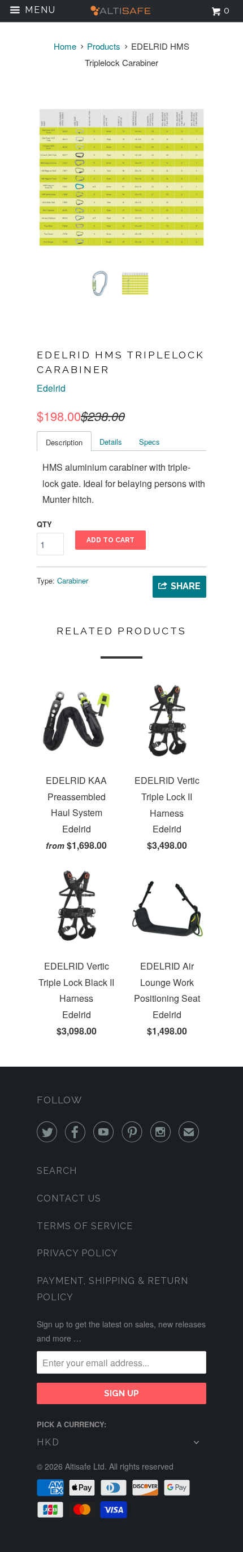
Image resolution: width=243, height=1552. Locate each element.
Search (57, 1170)
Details (110, 441)
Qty (44, 524)
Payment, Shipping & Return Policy (112, 1289)
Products (103, 46)
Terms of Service (85, 1226)
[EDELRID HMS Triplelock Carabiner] (121, 176)
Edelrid (51, 388)
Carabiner (72, 580)
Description (64, 442)
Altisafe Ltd (85, 1466)
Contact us (69, 1198)
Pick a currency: (71, 1424)
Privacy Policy (77, 1253)
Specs (149, 441)
